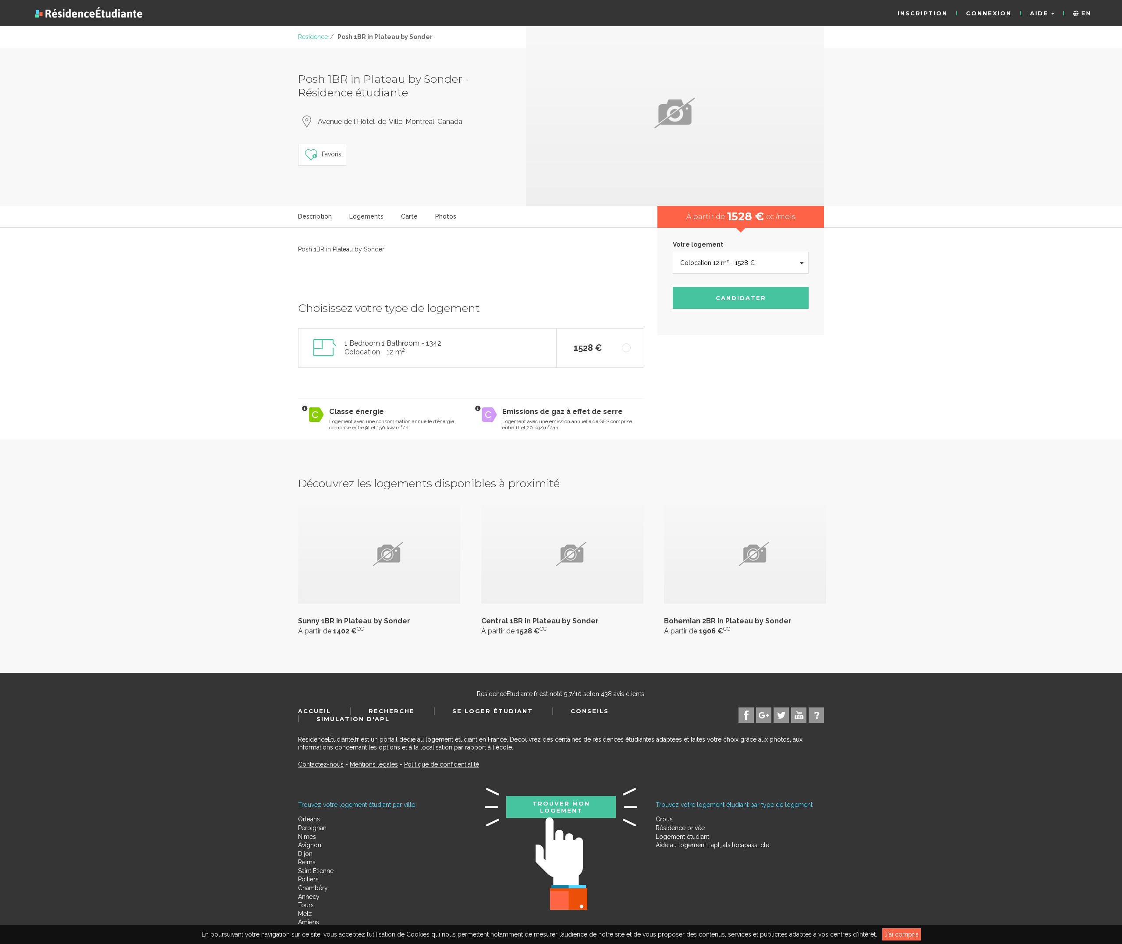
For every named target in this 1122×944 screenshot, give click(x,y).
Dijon (305, 853)
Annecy (309, 896)
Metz (305, 913)
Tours (306, 905)
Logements (366, 216)
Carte (409, 216)
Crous (664, 819)
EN (1085, 13)
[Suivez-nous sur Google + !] (763, 715)
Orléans (309, 819)
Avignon (309, 845)
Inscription (923, 13)
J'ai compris (901, 934)
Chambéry (313, 887)
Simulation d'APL (353, 718)
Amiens (308, 922)
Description (315, 216)
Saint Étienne (316, 870)
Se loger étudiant (492, 710)
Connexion (989, 13)
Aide (1040, 13)
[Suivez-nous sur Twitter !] (781, 715)
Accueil (314, 710)
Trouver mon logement (561, 807)
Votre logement (698, 244)
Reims (307, 862)
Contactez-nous (321, 764)
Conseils (590, 710)
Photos (445, 216)
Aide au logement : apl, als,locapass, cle (712, 845)
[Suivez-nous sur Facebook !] (746, 715)
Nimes (307, 836)
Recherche (392, 710)
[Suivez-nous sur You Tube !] (798, 715)
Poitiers (308, 879)
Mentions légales (374, 764)
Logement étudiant (682, 836)
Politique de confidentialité (441, 764)
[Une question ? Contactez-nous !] (816, 715)
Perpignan (312, 827)
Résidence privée (680, 827)
